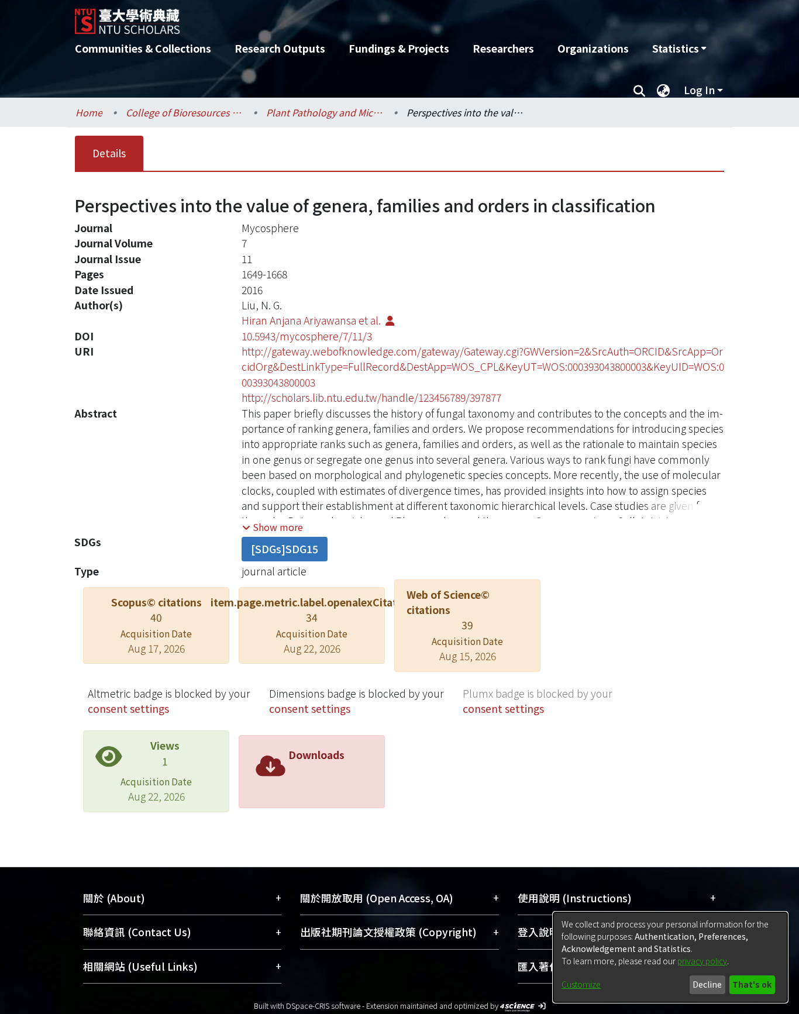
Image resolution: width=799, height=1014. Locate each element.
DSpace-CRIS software (323, 1005)
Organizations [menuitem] (593, 48)
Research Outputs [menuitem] (280, 48)
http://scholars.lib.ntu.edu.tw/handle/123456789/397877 (371, 397)
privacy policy (702, 961)
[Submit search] (639, 90)
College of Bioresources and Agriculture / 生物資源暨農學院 (184, 112)
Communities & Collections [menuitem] (143, 48)
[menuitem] (679, 48)
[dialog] (670, 957)
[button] (273, 526)
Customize (581, 984)
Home (88, 112)
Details (109, 153)
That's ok (752, 984)
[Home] (336, 17)
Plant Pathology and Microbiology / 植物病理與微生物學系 (324, 112)
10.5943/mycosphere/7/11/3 (307, 336)
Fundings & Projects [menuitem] (399, 48)
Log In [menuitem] (699, 89)
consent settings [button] (128, 708)
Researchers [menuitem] (503, 48)
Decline (707, 984)
